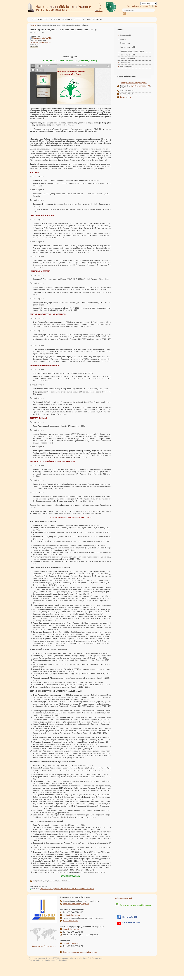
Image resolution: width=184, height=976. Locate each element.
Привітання (66, 881)
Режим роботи (125, 97)
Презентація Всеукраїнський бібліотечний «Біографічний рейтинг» (67, 889)
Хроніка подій (125, 35)
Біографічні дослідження (42, 881)
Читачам (67, 19)
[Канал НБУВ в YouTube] (119, 924)
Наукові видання (126, 67)
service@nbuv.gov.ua (71, 915)
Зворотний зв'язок (134, 6)
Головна (33, 25)
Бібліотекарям (94, 19)
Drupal (40, 960)
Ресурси (79, 19)
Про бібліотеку (40, 19)
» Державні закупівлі (123, 898)
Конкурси (56, 881)
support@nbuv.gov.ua (88, 952)
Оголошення (125, 43)
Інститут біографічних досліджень (134, 83)
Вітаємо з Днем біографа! (40, 42)
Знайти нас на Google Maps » (43, 946)
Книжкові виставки (127, 59)
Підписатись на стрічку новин (132, 51)
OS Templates (61, 960)
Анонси (123, 39)
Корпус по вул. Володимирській (76, 904)
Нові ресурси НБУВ (128, 47)
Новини (55, 19)
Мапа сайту (147, 6)
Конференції (125, 63)
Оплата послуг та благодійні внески (135, 905)
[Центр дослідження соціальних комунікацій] (119, 918)
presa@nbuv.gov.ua (70, 943)
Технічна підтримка (71, 952)
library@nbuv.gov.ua (71, 929)
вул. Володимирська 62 (140, 86)
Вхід (155, 6)
